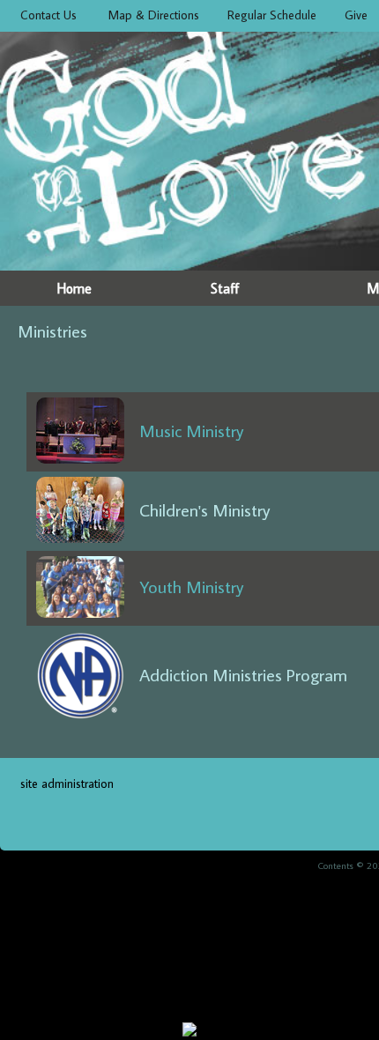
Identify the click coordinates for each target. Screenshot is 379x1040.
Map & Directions (150, 15)
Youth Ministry (191, 586)
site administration (67, 783)
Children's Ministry (204, 509)
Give (353, 15)
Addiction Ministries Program (243, 674)
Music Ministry (191, 430)
